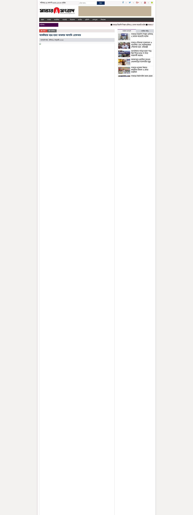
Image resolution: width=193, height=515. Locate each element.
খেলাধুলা (95, 20)
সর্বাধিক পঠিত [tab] (144, 31)
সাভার (49, 20)
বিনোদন (72, 20)
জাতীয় (80, 20)
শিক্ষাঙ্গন (103, 20)
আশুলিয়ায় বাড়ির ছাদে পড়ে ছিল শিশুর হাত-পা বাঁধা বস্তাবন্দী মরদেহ (141, 53)
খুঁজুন (100, 3)
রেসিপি (87, 20)
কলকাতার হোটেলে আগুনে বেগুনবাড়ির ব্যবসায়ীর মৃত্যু (141, 60)
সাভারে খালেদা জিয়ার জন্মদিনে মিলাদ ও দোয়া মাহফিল (139, 69)
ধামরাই (64, 20)
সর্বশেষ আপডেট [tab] (127, 31)
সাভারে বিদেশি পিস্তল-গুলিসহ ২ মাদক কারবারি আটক (123, 25)
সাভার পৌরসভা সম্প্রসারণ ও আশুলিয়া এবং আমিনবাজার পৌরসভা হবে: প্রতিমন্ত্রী (141, 44)
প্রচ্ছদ (42, 20)
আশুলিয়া (56, 20)
